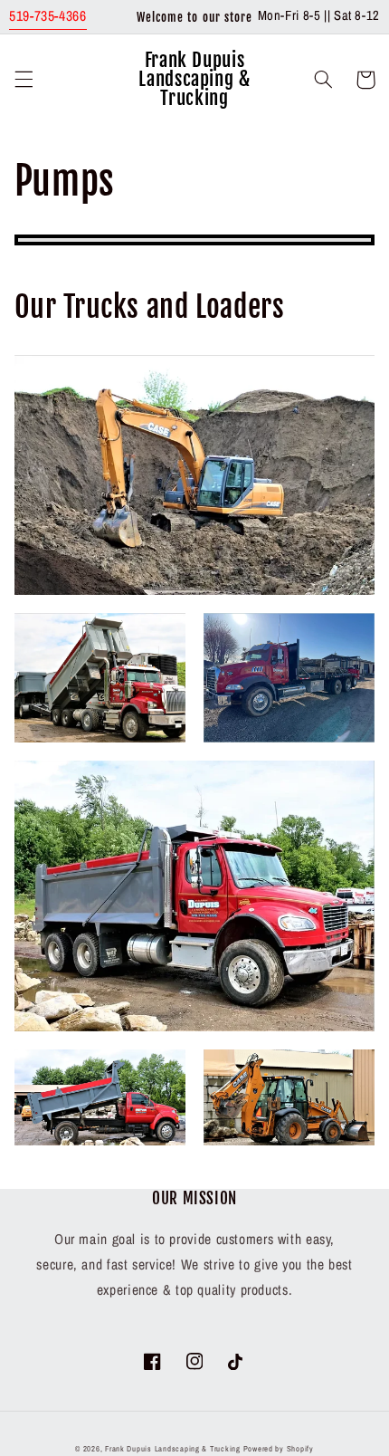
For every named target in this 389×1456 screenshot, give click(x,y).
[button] (23, 80)
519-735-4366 (48, 15)
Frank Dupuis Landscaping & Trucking (173, 1448)
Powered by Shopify (278, 1448)
